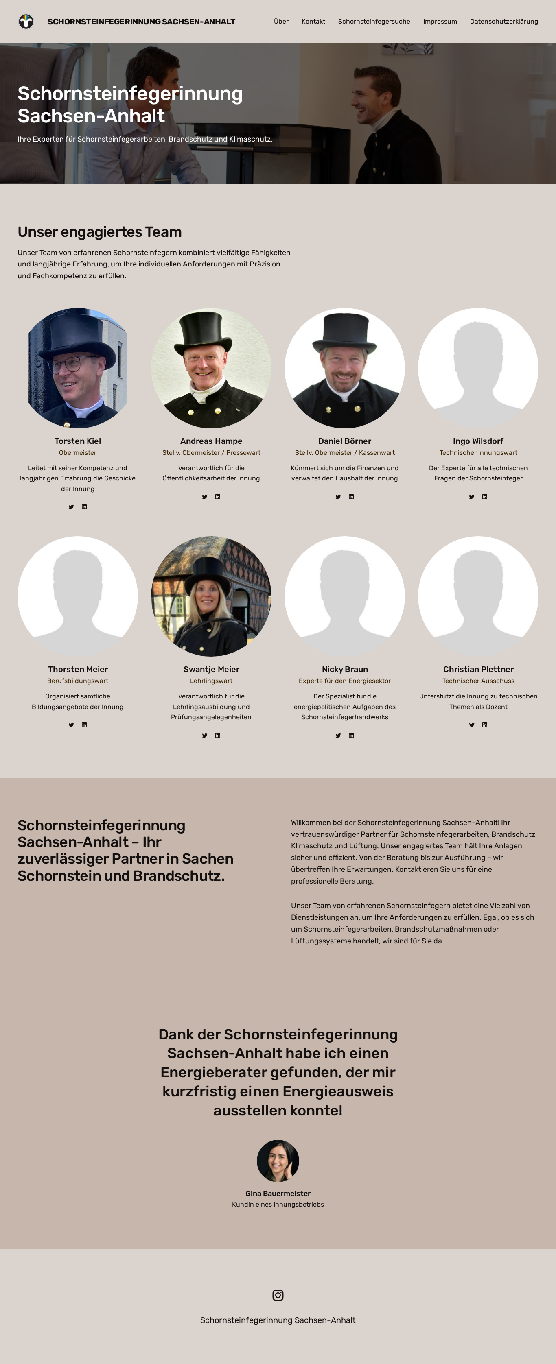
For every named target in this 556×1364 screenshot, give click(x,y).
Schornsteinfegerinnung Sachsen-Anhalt (141, 21)
